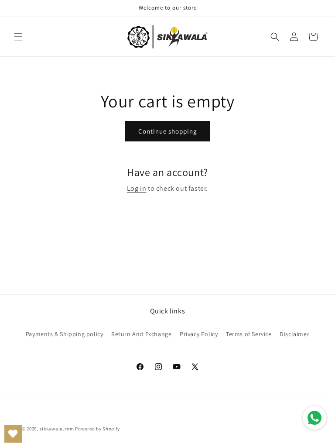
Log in (137, 188)
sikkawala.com (57, 429)
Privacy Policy (199, 334)
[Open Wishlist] (13, 434)
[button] (18, 36)
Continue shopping (167, 131)
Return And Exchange (141, 334)
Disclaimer (294, 334)
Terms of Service (249, 334)
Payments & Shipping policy (64, 334)
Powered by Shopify (97, 429)
